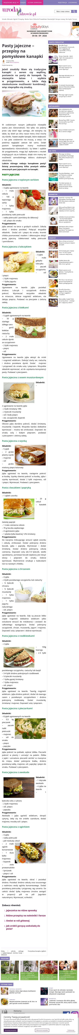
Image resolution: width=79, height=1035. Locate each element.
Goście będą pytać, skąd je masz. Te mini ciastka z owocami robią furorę (66, 252)
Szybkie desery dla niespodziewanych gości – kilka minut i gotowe (66, 262)
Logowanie (72, 2)
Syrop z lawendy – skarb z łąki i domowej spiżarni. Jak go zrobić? (66, 58)
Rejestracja (62, 2)
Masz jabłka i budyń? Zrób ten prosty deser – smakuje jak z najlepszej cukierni (66, 300)
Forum (74, 19)
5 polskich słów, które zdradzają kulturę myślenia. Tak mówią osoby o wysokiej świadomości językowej (68, 975)
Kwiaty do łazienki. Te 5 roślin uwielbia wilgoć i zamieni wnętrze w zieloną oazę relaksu (29, 976)
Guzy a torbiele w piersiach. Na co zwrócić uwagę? (67, 130)
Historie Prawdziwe (40, 19)
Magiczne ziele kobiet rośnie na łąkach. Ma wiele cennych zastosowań (48, 977)
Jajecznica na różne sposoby (21, 910)
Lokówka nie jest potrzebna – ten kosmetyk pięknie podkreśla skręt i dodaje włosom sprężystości (66, 219)
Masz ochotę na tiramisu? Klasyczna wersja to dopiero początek (67, 242)
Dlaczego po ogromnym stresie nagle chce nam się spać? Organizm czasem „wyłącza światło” (66, 142)
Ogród (15, 19)
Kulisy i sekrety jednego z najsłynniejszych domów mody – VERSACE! (12, 953)
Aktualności (54, 106)
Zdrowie (10, 19)
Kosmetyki (51, 19)
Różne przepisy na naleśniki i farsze (26, 915)
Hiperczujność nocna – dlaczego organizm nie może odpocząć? (65, 67)
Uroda (4, 19)
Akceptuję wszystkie (10, 1030)
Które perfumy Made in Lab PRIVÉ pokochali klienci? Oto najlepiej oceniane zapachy (67, 209)
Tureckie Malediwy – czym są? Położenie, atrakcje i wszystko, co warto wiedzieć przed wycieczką (66, 176)
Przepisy (21, 19)
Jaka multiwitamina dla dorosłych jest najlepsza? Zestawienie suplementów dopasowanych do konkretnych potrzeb (66, 113)
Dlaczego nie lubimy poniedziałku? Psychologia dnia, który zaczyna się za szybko (66, 156)
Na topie (69, 19)
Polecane (5, 958)
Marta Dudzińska (14, 62)
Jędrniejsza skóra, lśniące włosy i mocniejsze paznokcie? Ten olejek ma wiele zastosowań (66, 229)
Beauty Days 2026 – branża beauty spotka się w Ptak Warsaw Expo (67, 121)
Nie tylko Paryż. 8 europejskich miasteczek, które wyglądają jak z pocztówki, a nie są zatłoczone (66, 49)
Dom (31, 19)
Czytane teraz (6, 984)
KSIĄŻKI (23, 2)
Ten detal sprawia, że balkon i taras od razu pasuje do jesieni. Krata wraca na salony (65, 185)
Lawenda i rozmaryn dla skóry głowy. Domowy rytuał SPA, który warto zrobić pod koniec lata (67, 200)
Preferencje (71, 1030)
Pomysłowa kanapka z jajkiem (37, 951)
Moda (27, 19)
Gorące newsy (60, 19)
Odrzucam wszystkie (42, 1030)
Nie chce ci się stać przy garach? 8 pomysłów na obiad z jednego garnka (66, 281)
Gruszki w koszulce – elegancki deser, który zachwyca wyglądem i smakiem (65, 292)
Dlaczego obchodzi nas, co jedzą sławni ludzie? (66, 76)
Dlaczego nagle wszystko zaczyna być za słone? (66, 95)
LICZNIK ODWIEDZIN (35, 2)
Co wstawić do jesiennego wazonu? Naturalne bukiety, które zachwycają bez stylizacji (67, 87)
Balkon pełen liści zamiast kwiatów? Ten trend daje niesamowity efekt (9, 977)
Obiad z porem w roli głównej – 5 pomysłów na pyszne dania (66, 271)
